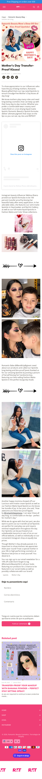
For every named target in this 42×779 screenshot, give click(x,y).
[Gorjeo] (8, 77)
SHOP (4, 715)
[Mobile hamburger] (4, 6)
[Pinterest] (12, 77)
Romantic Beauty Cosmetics (18, 734)
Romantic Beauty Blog (16, 17)
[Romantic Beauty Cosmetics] (21, 7)
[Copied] (16, 77)
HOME (4, 710)
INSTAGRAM (6, 725)
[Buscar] (34, 7)
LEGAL (4, 720)
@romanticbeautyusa (13, 513)
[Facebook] (4, 77)
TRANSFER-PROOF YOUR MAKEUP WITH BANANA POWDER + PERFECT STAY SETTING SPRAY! (20, 688)
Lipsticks (5, 575)
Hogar (4, 17)
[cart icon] (38, 7)
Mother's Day (16, 575)
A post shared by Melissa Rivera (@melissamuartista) (22, 186)
